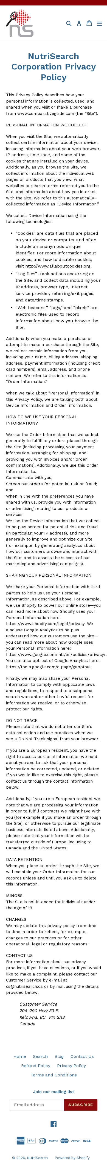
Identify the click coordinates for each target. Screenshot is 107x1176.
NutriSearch (37, 1158)
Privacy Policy (71, 1065)
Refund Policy (35, 1065)
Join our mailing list (53, 1091)
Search (40, 1056)
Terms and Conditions (53, 1075)
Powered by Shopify (72, 1158)
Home (19, 1056)
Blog (59, 1056)
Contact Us (82, 1056)
